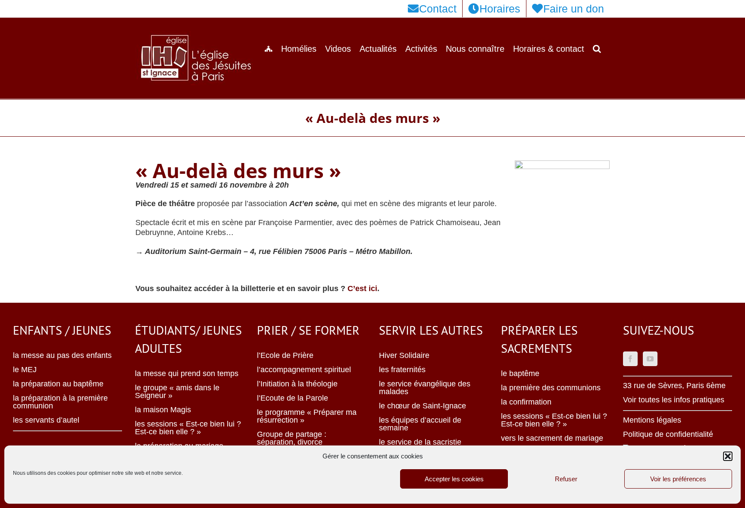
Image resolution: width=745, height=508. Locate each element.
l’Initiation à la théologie (297, 384)
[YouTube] (650, 358)
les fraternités (402, 369)
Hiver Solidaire (404, 355)
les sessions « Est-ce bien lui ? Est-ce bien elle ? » (188, 428)
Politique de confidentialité (668, 434)
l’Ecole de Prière (285, 355)
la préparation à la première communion (60, 402)
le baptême (520, 373)
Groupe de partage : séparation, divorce (291, 438)
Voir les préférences (678, 479)
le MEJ (25, 369)
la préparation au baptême (58, 384)
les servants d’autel (46, 420)
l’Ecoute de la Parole (292, 398)
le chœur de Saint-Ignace (422, 406)
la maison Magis (163, 410)
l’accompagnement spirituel (304, 369)
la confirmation (526, 402)
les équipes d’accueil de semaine (420, 424)
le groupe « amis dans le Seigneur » (177, 391)
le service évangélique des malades (424, 387)
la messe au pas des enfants (62, 355)
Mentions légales (652, 420)
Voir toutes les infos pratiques (673, 400)
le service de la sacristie (420, 442)
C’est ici (362, 288)
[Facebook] (630, 358)
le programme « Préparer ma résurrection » (307, 416)
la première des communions (551, 388)
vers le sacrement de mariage (552, 438)
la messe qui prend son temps (186, 373)
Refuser (566, 479)
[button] (727, 456)
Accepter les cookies (454, 479)
